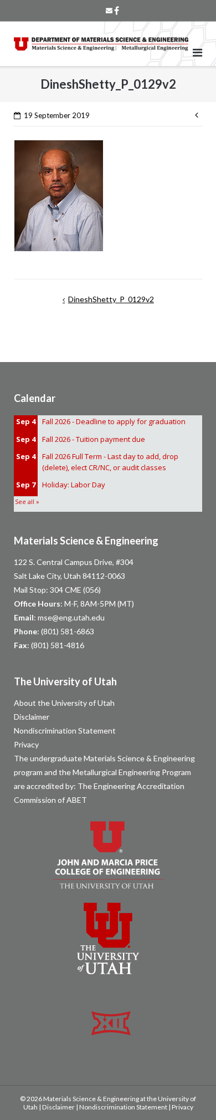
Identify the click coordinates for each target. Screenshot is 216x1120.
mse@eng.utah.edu (71, 617)
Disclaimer (31, 716)
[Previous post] (198, 114)
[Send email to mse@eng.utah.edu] (109, 10)
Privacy (26, 744)
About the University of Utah (64, 702)
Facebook (116, 10)
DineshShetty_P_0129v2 (111, 299)
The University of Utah (65, 681)
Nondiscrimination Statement (65, 730)
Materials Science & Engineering (86, 540)
